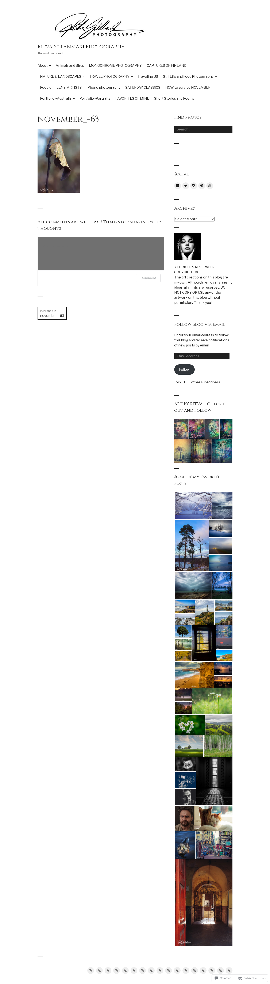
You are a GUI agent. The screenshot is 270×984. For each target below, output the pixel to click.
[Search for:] (203, 129)
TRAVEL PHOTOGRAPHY (109, 77)
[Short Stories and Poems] (229, 970)
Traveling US (148, 77)
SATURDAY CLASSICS (142, 88)
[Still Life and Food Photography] (151, 970)
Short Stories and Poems (174, 98)
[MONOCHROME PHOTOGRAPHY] (108, 970)
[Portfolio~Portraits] (211, 970)
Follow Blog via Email (199, 324)
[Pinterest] (201, 185)
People (45, 88)
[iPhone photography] (177, 970)
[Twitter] (185, 185)
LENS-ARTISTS (69, 88)
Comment (148, 278)
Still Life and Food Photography (188, 77)
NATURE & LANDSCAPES (60, 77)
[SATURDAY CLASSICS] (185, 970)
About (43, 66)
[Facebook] (177, 185)
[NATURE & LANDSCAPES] (125, 970)
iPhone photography (103, 88)
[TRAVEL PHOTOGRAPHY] (134, 970)
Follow (184, 370)
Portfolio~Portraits (95, 98)
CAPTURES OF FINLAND (166, 66)
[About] (90, 970)
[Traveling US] (142, 970)
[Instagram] (193, 185)
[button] (192, 505)
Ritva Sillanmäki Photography (81, 46)
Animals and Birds (70, 66)
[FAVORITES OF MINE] (220, 970)
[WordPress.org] (209, 185)
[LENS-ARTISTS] (168, 970)
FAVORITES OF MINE (132, 98)
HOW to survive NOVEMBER (188, 88)
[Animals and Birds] (99, 970)
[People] (160, 970)
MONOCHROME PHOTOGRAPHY (115, 66)
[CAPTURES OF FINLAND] (116, 970)
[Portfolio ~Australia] (203, 970)
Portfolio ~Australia (56, 98)
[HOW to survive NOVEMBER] (194, 970)
